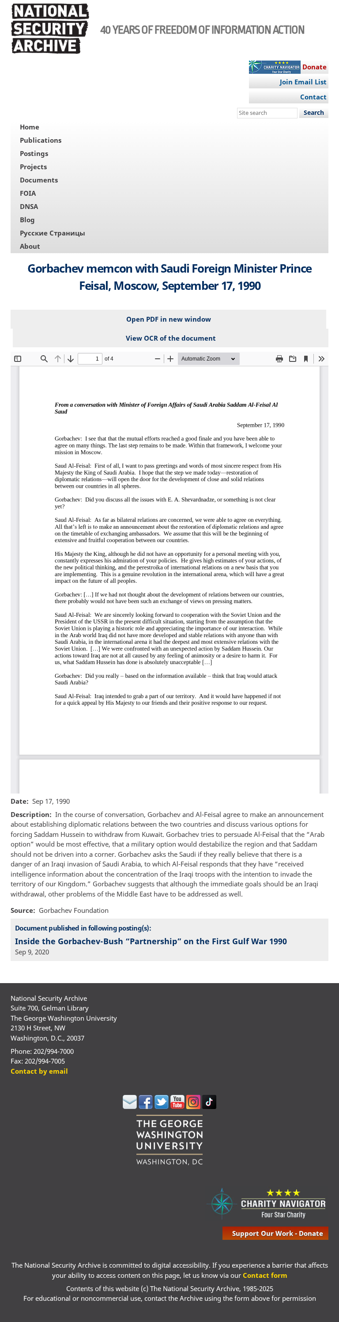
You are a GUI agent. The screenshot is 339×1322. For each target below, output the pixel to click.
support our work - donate (277, 1233)
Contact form (265, 1275)
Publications (40, 140)
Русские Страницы (52, 232)
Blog (27, 219)
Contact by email (39, 1071)
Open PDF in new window (168, 319)
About (30, 246)
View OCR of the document (171, 338)
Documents (39, 179)
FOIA (28, 193)
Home (29, 126)
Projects (33, 166)
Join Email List (303, 81)
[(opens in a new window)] (130, 1106)
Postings (34, 153)
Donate (314, 66)
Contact (313, 96)
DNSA (29, 206)
